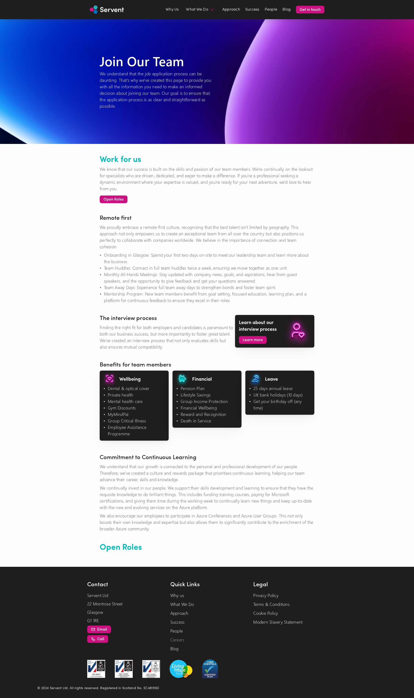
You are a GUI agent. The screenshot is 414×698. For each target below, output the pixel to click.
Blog (286, 10)
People (271, 10)
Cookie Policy (265, 613)
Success (252, 10)
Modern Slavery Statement (278, 622)
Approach (231, 10)
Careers (177, 640)
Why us (177, 595)
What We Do (182, 604)
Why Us (172, 10)
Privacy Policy (265, 595)
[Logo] (107, 10)
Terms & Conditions (271, 604)
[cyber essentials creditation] (210, 668)
